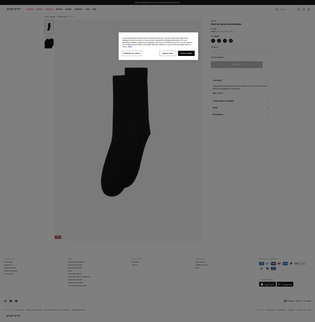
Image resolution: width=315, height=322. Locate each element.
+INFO (130, 47)
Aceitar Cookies (186, 53)
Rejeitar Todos (167, 53)
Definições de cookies (131, 53)
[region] (158, 46)
